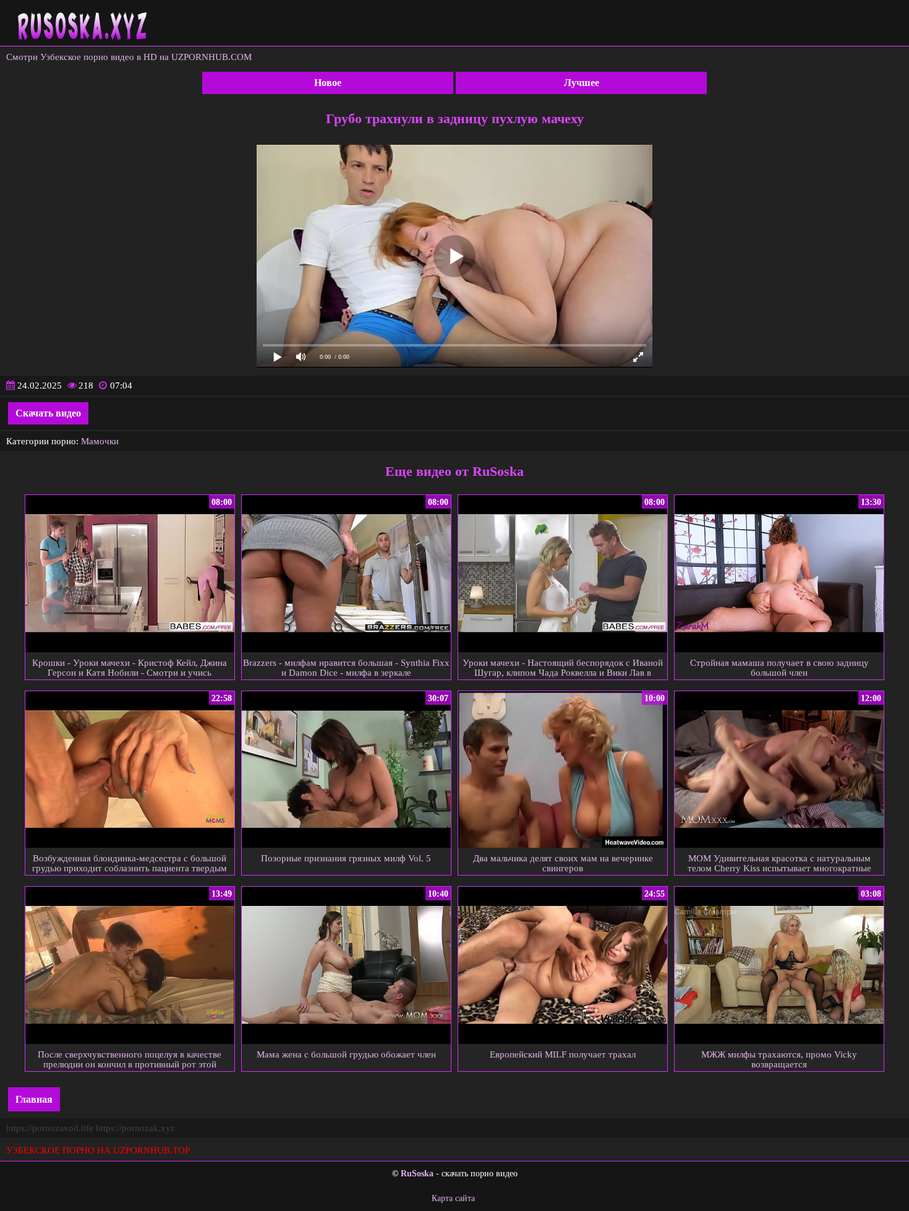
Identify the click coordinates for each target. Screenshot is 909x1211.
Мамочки (100, 441)
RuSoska (417, 1173)
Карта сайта (453, 1198)
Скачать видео (48, 413)
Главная (34, 1099)
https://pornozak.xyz (135, 1128)
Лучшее (581, 82)
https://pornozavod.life (49, 1128)
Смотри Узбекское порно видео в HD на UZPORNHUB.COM (129, 57)
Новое (327, 82)
